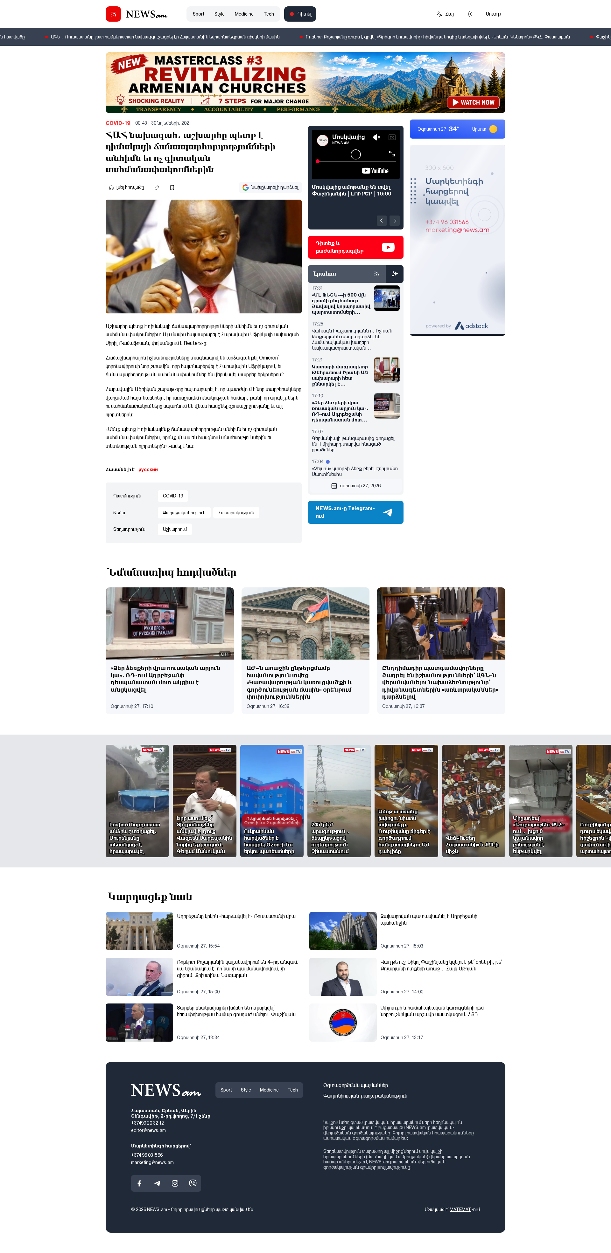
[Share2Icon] (157, 187)
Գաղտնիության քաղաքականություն (365, 1096)
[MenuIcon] (113, 14)
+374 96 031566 (147, 1155)
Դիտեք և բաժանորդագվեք (340, 247)
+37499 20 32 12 (147, 1123)
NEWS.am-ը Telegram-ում (345, 512)
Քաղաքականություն (184, 512)
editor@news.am (148, 1130)
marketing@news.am (152, 1162)
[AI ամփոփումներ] (395, 274)
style (219, 14)
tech (269, 14)
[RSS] (377, 274)
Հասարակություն (236, 512)
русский (148, 469)
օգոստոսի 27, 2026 (360, 485)
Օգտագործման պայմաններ (355, 1085)
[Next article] (395, 221)
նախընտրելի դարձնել (274, 187)
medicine (244, 14)
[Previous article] (382, 221)
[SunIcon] (469, 14)
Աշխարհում (175, 529)
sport (198, 14)
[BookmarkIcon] (172, 187)
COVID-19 (118, 123)
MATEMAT (460, 1209)
